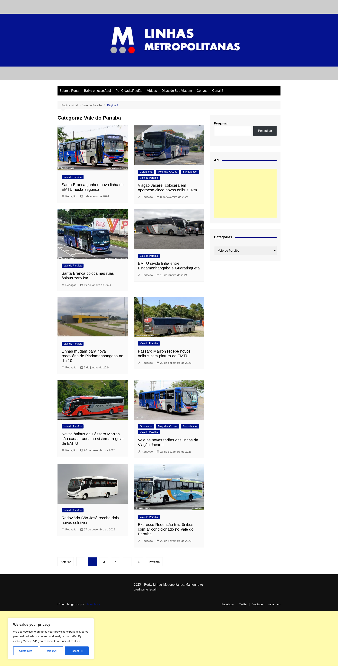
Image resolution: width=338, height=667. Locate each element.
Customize (25, 650)
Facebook (227, 604)
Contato (202, 90)
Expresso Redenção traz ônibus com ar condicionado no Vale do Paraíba (165, 529)
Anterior (66, 561)
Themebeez (93, 604)
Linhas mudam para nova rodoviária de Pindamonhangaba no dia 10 (92, 356)
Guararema (146, 171)
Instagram (274, 604)
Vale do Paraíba (73, 177)
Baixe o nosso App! (97, 90)
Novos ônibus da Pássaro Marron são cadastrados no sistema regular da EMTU (93, 439)
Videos (152, 90)
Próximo (154, 561)
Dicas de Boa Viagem (177, 90)
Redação (70, 196)
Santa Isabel (190, 171)
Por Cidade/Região (129, 90)
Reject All (51, 650)
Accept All (77, 650)
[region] (51, 638)
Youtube (257, 604)
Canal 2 (217, 90)
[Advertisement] (245, 193)
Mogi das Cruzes (167, 171)
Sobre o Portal (69, 90)
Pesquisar (221, 123)
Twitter (243, 604)
